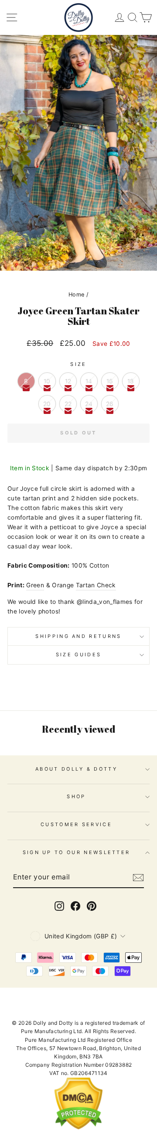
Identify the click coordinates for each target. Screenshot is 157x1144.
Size (78, 364)
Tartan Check (96, 585)
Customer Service (76, 824)
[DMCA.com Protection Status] (78, 1127)
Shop (76, 796)
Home (76, 294)
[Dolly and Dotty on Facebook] (75, 906)
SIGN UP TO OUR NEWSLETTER (76, 852)
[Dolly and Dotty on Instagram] (59, 906)
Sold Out (78, 433)
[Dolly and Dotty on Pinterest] (91, 906)
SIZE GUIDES (78, 654)
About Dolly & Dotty (76, 769)
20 (47, 403)
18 (130, 381)
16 (109, 381)
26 (110, 403)
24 (89, 403)
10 (47, 381)
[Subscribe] (138, 877)
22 (68, 403)
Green (35, 585)
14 (88, 381)
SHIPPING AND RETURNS (78, 636)
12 (68, 381)
